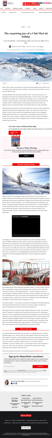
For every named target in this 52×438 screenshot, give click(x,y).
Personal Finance (18, 8)
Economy (27, 8)
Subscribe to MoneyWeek (15, 402)
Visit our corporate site (42, 434)
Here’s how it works (41, 49)
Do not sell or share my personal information (35, 424)
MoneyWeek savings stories (37, 404)
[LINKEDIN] (14, 383)
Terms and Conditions (32, 421)
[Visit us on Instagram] (47, 3)
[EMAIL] (16, 383)
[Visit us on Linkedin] (43, 3)
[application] (26, 226)
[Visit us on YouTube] (45, 3)
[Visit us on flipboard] (49, 3)
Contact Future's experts (18, 421)
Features (41, 46)
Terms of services (21, 370)
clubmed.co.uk (38, 351)
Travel (35, 8)
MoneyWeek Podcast (26, 401)
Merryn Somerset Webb (19, 46)
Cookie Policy (7, 424)
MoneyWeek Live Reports (26, 408)
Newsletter (47, 83)
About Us (7, 421)
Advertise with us (17, 424)
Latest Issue (15, 408)
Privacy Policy (43, 421)
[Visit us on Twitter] (41, 3)
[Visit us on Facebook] (39, 3)
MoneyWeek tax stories (37, 407)
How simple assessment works (27, 12)
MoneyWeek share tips (37, 401)
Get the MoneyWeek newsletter (15, 405)
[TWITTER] (12, 383)
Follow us (40, 83)
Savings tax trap (12, 12)
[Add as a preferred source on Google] (26, 429)
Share (6, 83)
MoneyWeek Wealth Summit (26, 404)
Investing (7, 8)
